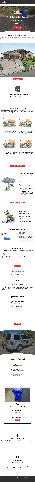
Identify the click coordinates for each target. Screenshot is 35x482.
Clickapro (6, 233)
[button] (4, 4)
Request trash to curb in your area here (22, 97)
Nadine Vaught (24, 232)
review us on (7, 238)
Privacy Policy (26, 477)
